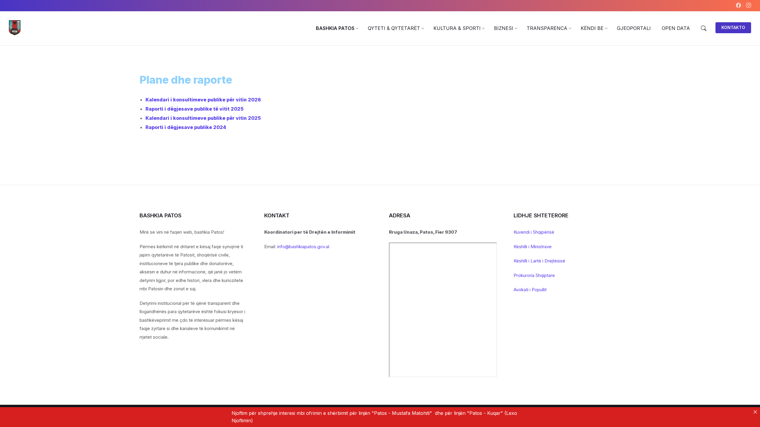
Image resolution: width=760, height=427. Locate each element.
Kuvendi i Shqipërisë (534, 232)
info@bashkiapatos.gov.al (303, 246)
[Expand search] (704, 28)
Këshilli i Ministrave (533, 246)
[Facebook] (739, 6)
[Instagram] (748, 6)
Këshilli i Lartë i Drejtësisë (539, 261)
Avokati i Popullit (530, 289)
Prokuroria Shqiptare (534, 275)
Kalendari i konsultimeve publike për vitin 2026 (203, 100)
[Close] (755, 412)
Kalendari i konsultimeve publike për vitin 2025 (203, 118)
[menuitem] (335, 28)
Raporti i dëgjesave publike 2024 (185, 127)
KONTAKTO (733, 27)
